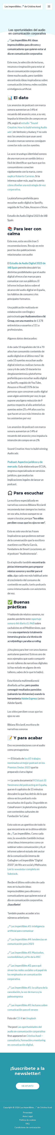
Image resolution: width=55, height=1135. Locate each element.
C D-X (19, 1018)
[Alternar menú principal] (49, 6)
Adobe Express (29, 698)
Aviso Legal (28, 1116)
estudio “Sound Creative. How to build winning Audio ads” (27, 127)
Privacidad (27, 1112)
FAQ (27, 1123)
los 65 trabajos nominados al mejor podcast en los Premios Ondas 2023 (26, 763)
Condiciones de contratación (27, 1127)
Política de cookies (27, 1120)
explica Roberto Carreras (20, 176)
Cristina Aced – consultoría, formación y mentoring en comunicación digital (26, 1040)
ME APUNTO (27, 1086)
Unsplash (31, 1018)
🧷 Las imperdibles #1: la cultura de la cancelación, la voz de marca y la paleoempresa (27, 992)
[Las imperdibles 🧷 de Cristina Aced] (23, 6)
